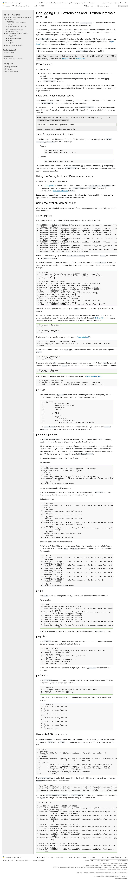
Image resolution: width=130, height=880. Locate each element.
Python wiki (80, 59)
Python (7, 3)
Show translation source (11, 71)
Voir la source (8, 69)
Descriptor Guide (9, 52)
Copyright (104, 863)
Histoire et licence (122, 869)
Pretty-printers (12, 35)
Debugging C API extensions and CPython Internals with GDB (23, 6)
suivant (112, 3)
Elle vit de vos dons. (121, 872)
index (125, 3)
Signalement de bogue (11, 66)
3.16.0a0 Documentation (56, 3)
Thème (86, 6)
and (14, 38)
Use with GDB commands (14, 45)
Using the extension (16, 33)
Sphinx (122, 878)
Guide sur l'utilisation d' (13, 59)
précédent (105, 3)
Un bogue (124, 876)
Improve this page (9, 68)
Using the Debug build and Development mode (14, 30)
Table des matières (11, 15)
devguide (65, 59)
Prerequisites (10, 21)
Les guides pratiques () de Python (80, 3)
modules (119, 3)
